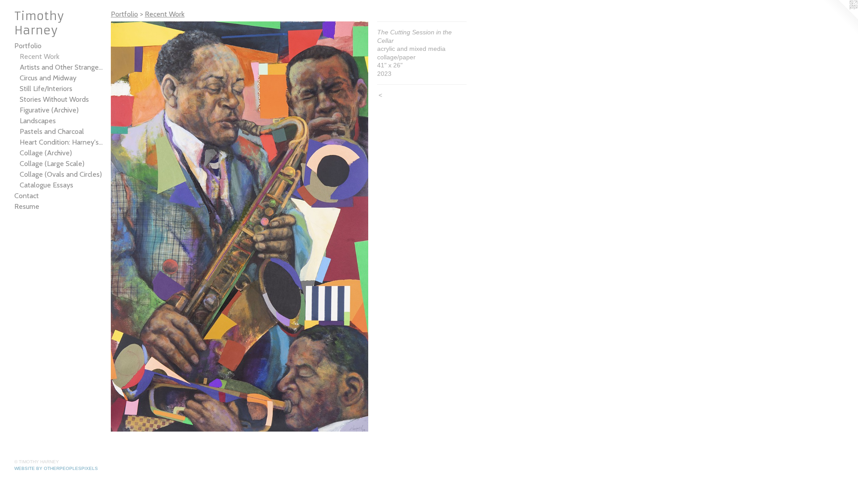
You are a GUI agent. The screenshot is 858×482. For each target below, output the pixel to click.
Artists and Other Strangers (62, 67)
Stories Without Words (54, 99)
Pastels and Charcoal (52, 131)
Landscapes (38, 120)
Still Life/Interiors (46, 88)
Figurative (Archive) (49, 110)
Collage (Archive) (46, 153)
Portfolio (28, 46)
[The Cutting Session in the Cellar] (239, 226)
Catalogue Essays (46, 185)
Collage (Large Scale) (52, 163)
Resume (26, 206)
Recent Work (39, 56)
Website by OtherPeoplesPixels (56, 468)
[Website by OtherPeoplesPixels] (840, 18)
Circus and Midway (48, 78)
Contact (26, 195)
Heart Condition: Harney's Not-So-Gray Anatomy (62, 142)
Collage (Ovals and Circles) (61, 174)
